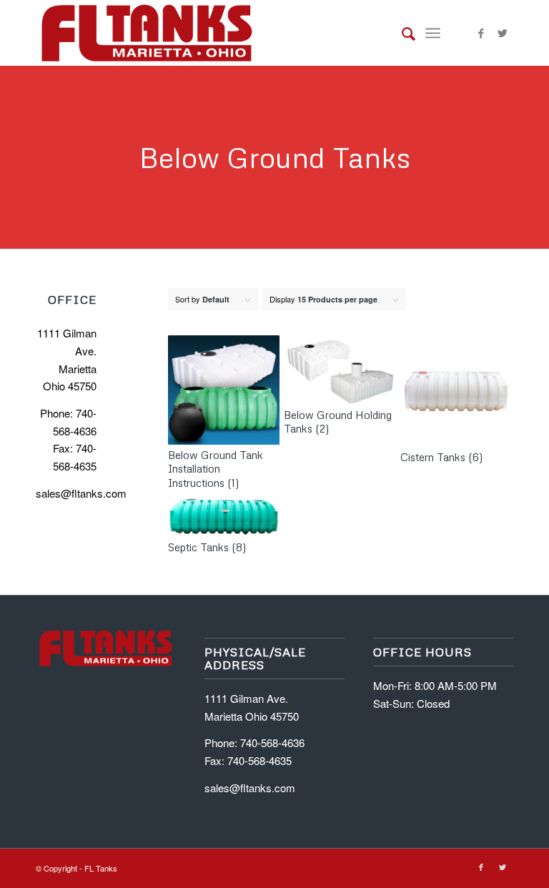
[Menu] (432, 33)
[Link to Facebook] (481, 33)
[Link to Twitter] (502, 33)
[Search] (401, 33)
